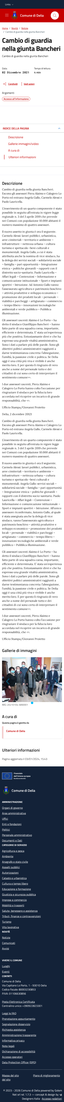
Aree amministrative (14, 813)
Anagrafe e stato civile (15, 862)
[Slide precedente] (8, 681)
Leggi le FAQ (9, 1013)
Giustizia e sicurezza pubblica (19, 894)
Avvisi (5, 948)
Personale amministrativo (17, 835)
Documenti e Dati (12, 840)
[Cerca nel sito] (55, 15)
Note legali (8, 1046)
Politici (6, 830)
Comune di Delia (15, 731)
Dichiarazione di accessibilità (18, 1051)
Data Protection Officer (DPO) (19, 1062)
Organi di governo (12, 808)
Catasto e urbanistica (14, 878)
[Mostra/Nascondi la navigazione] (7, 15)
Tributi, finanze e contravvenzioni (21, 916)
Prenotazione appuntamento (18, 1019)
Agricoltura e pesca (13, 851)
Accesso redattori (52, 1099)
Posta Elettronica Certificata (18, 1002)
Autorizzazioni (10, 873)
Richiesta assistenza (14, 1030)
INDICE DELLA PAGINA (16, 128)
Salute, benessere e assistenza (20, 911)
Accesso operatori (12, 1057)
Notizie (6, 937)
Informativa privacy (13, 1040)
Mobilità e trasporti (13, 905)
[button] (9, 4)
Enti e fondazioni (12, 824)
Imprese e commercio (14, 900)
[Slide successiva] (55, 681)
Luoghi (6, 966)
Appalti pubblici (11, 867)
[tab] (32, 703)
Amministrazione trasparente (19, 1035)
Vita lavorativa (10, 927)
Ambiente (7, 856)
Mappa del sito (10, 1075)
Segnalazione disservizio (16, 1024)
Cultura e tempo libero (15, 883)
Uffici (5, 819)
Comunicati (8, 943)
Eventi (6, 972)
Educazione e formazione (16, 889)
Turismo (6, 922)
